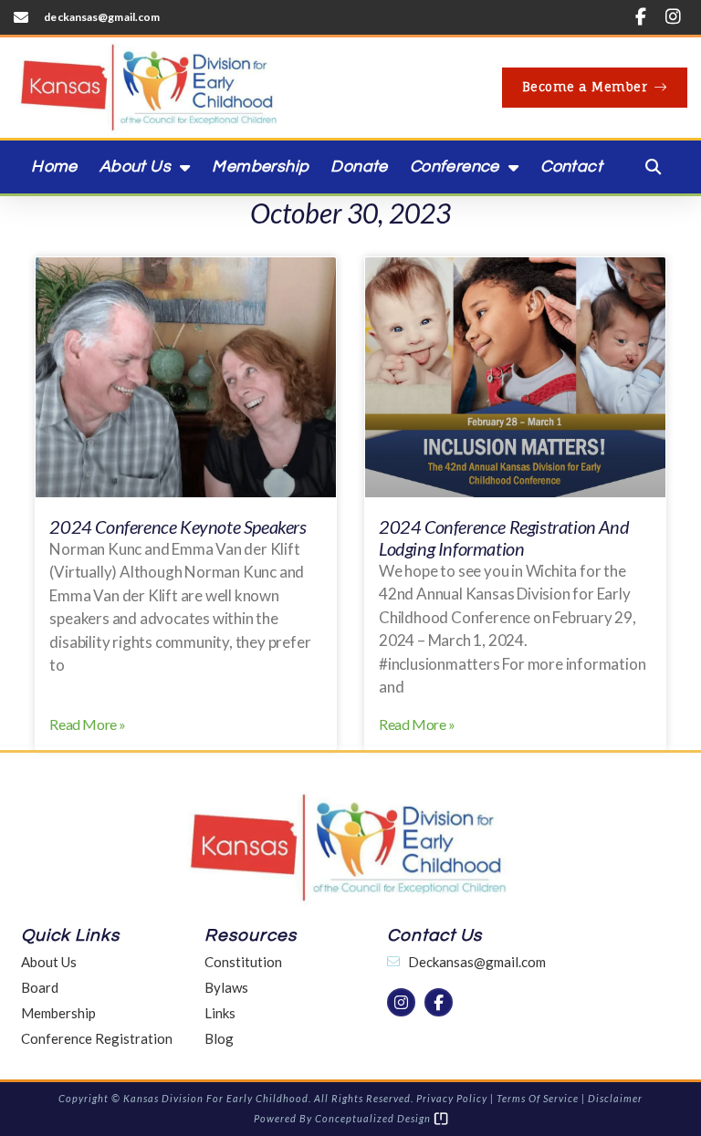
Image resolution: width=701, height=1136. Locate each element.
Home (54, 166)
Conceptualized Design (374, 1118)
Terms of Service (538, 1098)
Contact (571, 166)
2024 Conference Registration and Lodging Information (504, 537)
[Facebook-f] (640, 17)
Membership (260, 166)
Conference (454, 166)
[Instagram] (672, 17)
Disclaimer (615, 1098)
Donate (358, 166)
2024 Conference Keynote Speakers (177, 526)
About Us (135, 166)
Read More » (87, 724)
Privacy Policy (451, 1098)
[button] (653, 167)
